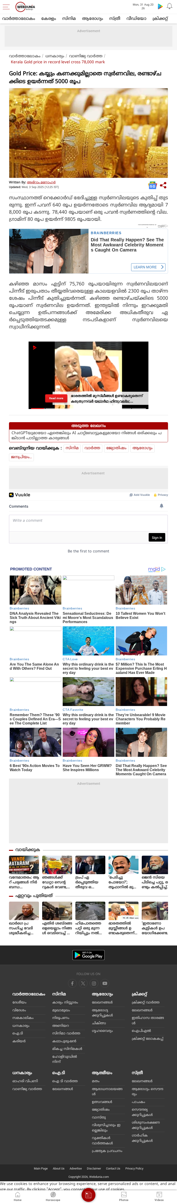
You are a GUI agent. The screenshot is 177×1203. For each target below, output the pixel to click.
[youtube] (94, 983)
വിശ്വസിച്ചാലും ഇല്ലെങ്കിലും (106, 1128)
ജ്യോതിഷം (116, 448)
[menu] (7, 7)
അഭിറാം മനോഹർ (41, 183)
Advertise (76, 1168)
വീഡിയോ (136, 18)
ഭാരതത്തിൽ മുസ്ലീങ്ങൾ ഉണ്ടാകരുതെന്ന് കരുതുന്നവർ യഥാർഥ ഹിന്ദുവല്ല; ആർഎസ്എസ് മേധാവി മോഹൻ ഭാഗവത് (123, 928)
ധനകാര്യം (54, 56)
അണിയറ (60, 1026)
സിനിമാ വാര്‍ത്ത (66, 1033)
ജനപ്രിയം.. (21, 457)
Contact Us (113, 1168)
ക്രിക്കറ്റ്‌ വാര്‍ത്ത (145, 1002)
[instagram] (105, 983)
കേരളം (48, 18)
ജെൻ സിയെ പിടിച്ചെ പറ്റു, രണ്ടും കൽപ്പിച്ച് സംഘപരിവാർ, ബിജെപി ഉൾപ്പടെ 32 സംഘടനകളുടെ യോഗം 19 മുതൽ (157, 882)
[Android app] (88, 955)
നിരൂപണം (60, 1018)
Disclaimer (94, 1168)
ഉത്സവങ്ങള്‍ (102, 1102)
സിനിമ (69, 18)
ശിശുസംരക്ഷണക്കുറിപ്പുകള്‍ (146, 1125)
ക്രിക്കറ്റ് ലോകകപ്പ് (147, 1039)
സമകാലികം (23, 1018)
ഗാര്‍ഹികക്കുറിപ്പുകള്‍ (142, 1138)
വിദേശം (19, 1010)
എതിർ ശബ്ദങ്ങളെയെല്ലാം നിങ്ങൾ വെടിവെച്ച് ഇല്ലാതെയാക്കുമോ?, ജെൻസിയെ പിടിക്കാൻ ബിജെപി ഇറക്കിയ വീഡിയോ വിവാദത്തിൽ (57, 928)
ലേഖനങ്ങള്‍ (102, 1002)
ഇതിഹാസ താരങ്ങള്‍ (148, 1021)
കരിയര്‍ (19, 1041)
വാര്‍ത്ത (92, 448)
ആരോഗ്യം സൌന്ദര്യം (147, 1092)
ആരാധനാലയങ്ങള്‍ (107, 1092)
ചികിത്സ (99, 1023)
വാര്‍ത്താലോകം (18, 18)
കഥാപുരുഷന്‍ (64, 1041)
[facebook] (72, 983)
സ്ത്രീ (114, 18)
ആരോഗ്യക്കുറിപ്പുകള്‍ (102, 1013)
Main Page (41, 1168)
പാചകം (138, 1102)
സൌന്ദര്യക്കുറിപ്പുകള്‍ (142, 1112)
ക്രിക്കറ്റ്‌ (160, 18)
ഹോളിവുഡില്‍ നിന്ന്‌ (64, 1059)
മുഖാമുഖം (61, 1010)
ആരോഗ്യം (92, 18)
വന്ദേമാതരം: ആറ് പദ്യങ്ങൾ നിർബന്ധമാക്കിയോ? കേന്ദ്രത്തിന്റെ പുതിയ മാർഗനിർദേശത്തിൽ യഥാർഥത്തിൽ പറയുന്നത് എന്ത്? (24, 882)
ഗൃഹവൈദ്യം (102, 1031)
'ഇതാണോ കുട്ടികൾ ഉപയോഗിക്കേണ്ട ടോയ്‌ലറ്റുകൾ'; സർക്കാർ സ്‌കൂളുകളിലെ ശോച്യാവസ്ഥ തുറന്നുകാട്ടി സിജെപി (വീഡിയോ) (155, 928)
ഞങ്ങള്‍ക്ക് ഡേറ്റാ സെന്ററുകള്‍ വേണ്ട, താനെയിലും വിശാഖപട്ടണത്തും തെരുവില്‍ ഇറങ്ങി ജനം (56, 882)
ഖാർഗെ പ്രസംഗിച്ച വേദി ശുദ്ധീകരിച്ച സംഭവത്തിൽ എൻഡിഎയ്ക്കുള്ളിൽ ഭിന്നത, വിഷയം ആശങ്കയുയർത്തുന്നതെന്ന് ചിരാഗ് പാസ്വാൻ (24, 928)
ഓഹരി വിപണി (25, 1081)
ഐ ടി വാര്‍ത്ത (65, 1081)
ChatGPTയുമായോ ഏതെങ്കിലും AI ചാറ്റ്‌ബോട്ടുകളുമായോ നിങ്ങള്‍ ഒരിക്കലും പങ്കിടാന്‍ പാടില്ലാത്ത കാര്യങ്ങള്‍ (87, 436)
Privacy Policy (134, 1168)
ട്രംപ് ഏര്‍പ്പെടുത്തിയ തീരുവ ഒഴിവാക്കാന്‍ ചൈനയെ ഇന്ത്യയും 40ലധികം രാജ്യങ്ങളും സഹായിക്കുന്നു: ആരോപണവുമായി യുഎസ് (90, 882)
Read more (56, 398)
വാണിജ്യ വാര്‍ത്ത (86, 56)
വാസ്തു (99, 1117)
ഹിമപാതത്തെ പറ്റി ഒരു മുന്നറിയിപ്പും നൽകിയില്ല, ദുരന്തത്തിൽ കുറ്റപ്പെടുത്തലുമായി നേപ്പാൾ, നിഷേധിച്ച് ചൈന (90, 928)
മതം (96, 1081)
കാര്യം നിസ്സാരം (65, 1002)
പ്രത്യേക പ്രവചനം (107, 1151)
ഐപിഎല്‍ (141, 1031)
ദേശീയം (19, 1002)
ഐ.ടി (17, 1033)
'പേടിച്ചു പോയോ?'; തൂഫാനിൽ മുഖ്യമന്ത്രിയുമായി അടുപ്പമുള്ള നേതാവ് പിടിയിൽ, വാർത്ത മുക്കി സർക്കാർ (123, 882)
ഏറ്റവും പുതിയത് (34, 896)
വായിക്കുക (27, 850)
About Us (59, 1168)
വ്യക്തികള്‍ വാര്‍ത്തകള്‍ (102, 1141)
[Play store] (160, 6)
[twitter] (83, 983)
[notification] (169, 6)
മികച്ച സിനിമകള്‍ (67, 1049)
